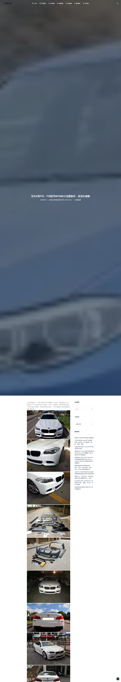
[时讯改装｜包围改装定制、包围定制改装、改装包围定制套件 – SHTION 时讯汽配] (7, 3)
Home (35, 3)
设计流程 (52, 3)
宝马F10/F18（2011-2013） (65, 200)
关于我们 (87, 3)
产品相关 (43, 3)
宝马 (51, 200)
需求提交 (78, 3)
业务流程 (69, 3)
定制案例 (61, 3)
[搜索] (117, 3)
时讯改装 (78, 200)
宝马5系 (55, 200)
